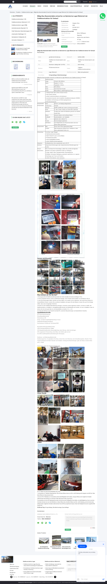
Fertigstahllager (48, 507)
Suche (78, 1)
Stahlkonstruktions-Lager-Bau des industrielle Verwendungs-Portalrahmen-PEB (33, 565)
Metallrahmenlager (57, 507)
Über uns (52, 6)
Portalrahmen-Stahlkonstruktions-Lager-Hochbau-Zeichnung (33, 568)
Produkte (32, 6)
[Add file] (78, 579)
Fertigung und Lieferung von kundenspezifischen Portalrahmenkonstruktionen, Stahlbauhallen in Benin (57, 547)
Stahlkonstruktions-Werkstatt (19, 22)
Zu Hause (25, 6)
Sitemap (12, 574)
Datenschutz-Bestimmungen (25, 582)
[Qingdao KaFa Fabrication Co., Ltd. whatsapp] (17, 122)
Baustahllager (65, 507)
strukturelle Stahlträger (18, 34)
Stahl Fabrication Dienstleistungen (20, 31)
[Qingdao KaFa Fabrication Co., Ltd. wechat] (21, 122)
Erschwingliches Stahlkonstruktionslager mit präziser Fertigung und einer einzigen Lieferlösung (44, 547)
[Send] (103, 579)
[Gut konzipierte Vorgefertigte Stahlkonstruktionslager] (13, 49)
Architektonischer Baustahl (18, 28)
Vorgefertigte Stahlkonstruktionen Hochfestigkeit (53, 572)
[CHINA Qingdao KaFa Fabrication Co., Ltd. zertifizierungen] (16, 66)
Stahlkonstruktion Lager (27, 12)
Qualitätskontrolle (76, 6)
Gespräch (85, 1)
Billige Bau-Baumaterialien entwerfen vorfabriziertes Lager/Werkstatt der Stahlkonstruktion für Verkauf (47, 45)
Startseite (12, 12)
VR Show (45, 6)
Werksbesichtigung (62, 6)
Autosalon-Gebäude (17, 40)
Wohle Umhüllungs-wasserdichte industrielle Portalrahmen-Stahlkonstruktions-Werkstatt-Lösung (54, 565)
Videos (39, 6)
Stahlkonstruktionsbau (17, 19)
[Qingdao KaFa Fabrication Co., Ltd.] (10, 6)
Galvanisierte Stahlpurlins (18, 37)
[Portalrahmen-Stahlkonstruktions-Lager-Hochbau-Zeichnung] (13, 53)
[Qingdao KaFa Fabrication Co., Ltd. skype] (25, 122)
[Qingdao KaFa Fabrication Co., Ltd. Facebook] (13, 2)
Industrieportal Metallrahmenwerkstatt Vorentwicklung (54, 568)
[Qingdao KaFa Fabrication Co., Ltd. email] (13, 122)
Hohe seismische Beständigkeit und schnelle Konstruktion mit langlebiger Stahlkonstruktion (66, 547)
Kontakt (86, 6)
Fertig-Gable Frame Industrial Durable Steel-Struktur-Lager (32, 572)
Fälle (101, 6)
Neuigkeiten (94, 6)
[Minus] (103, 544)
